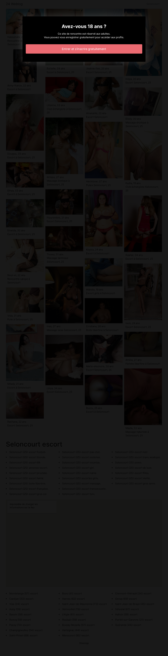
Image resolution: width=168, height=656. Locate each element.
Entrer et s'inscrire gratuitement (84, 49)
